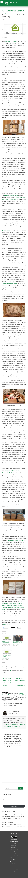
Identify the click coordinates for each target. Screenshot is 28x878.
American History (11, 10)
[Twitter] (11, 834)
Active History (15, 2)
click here (9, 826)
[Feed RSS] (16, 834)
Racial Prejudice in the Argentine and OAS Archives (17, 643)
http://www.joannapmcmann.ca (11, 726)
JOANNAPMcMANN (14, 711)
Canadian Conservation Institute (16, 540)
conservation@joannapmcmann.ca (15, 724)
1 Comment (18, 19)
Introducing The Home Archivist (5, 642)
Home (3, 10)
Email (7, 800)
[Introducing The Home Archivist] (7, 637)
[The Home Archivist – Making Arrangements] (7, 652)
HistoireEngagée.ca (11, 828)
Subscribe (14, 806)
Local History (16, 668)
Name (7, 794)
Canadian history (16, 667)
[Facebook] (13, 834)
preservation (15, 670)
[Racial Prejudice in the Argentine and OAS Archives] (18, 637)
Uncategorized (11, 13)
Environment (17, 12)
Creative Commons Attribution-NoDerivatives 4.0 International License (13, 695)
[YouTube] (14, 834)
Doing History (9, 12)
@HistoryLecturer (7, 230)
